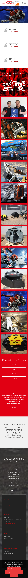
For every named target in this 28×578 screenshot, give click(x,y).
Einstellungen (14, 575)
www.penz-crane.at (9, 503)
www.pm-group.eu (9, 505)
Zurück (5, 471)
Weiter (22, 471)
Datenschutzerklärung (13, 403)
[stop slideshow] (17, 19)
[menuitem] (21, 3)
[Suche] (21, 3)
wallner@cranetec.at (9, 524)
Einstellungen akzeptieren (14, 568)
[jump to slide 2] (14, 19)
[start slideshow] (11, 19)
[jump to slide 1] (13, 19)
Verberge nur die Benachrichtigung (14, 572)
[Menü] (25, 3)
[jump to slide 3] (15, 19)
